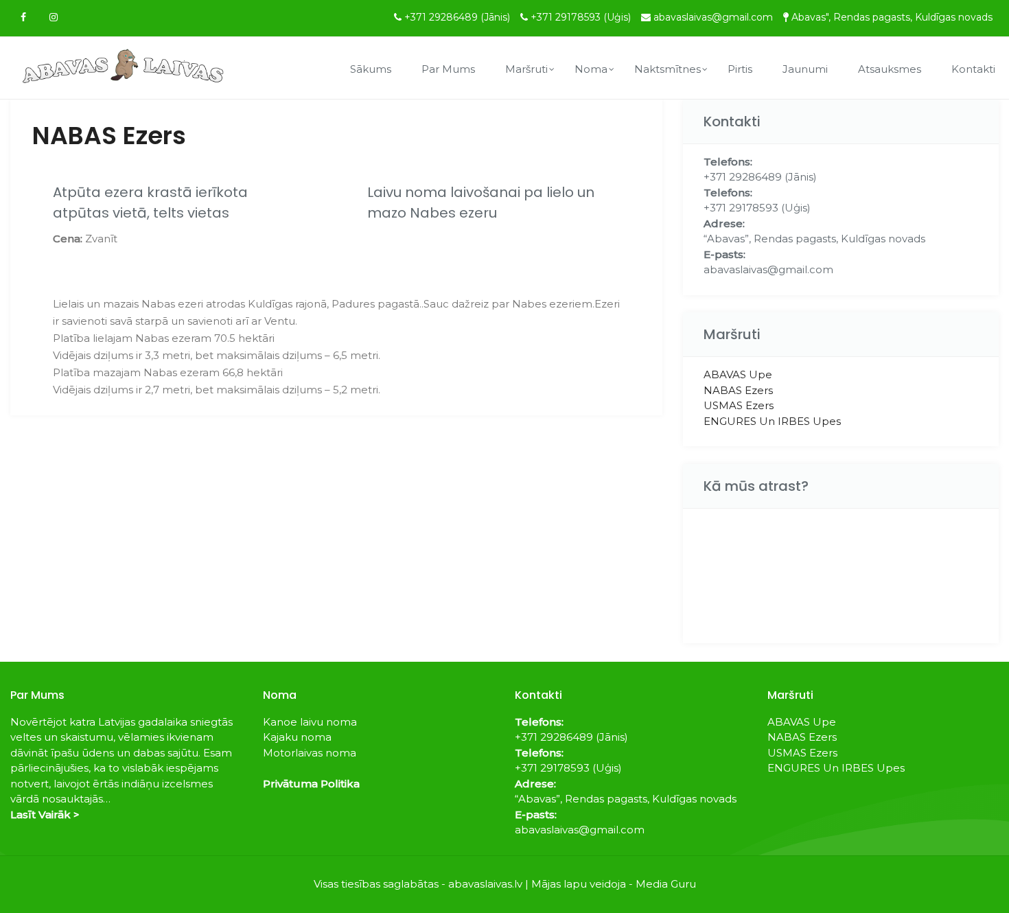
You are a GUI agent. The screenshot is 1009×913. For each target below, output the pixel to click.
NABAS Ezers (738, 390)
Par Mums (448, 69)
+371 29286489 (457, 17)
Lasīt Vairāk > (45, 814)
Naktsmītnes (667, 69)
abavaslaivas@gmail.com (713, 17)
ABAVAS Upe (738, 374)
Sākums (370, 69)
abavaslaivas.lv (485, 883)
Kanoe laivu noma (310, 721)
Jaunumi (805, 69)
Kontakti (973, 69)
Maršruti (526, 69)
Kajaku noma (297, 736)
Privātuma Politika (311, 783)
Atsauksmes (889, 69)
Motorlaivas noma (309, 752)
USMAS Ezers (739, 405)
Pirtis (740, 69)
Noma (591, 69)
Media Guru (666, 883)
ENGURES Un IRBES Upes (772, 421)
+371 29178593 (581, 17)
